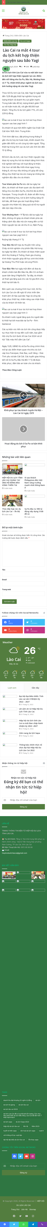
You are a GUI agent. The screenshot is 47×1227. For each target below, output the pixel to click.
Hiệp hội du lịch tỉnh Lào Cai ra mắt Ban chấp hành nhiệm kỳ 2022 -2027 (31, 723)
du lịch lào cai (24, 1105)
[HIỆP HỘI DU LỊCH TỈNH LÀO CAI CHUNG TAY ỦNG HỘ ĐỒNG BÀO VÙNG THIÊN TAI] (12, 469)
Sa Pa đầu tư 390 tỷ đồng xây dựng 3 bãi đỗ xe (34, 511)
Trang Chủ (8, 36)
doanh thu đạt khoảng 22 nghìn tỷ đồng (17, 1100)
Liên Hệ (24, 1209)
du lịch (38, 1100)
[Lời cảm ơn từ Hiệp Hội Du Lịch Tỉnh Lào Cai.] (10, 712)
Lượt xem (12, 688)
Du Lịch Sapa (25, 41)
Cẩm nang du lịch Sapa (29, 733)
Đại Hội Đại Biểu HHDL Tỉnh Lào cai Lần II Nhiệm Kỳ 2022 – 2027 (31, 699)
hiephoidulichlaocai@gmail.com (14, 853)
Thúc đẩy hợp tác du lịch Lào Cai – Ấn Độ (11, 510)
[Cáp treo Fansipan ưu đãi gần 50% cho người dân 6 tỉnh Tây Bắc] (38, 893)
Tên (3, 570)
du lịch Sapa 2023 (22, 1122)
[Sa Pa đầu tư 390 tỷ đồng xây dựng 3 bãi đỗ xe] (35, 500)
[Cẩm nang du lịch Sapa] (10, 737)
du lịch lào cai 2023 (10, 1109)
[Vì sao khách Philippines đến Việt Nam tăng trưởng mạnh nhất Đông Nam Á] (35, 469)
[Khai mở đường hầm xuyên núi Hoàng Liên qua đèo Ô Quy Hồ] (23, 884)
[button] (6, 68)
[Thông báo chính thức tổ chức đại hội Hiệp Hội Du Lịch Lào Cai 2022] (10, 748)
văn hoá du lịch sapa (27, 1131)
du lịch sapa (7, 1122)
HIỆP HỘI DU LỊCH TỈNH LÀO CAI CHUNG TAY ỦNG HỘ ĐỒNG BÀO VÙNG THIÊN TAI (12, 481)
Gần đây (35, 688)
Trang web (6, 589)
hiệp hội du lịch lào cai (11, 1126)
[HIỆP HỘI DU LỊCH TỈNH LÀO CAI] (23, 10)
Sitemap (32, 1209)
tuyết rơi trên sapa (10, 1131)
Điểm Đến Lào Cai (22, 36)
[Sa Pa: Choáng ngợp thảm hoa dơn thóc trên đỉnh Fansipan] (9, 893)
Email (4, 580)
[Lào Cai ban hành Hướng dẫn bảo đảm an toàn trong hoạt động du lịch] (23, 987)
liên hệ (25, 1126)
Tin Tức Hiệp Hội (10, 45)
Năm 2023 (35, 1126)
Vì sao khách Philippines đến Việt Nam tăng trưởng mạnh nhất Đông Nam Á (35, 482)
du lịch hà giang (9, 1105)
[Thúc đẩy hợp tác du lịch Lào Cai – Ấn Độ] (12, 500)
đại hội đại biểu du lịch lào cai (14, 1140)
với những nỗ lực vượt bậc (12, 1135)
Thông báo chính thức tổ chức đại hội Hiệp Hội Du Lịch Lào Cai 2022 (30, 748)
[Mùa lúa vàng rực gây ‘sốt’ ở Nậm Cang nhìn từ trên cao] (38, 884)
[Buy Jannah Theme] (23, 24)
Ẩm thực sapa (33, 1140)
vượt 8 (41, 1131)
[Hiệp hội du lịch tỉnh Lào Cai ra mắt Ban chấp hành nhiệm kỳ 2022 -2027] (10, 724)
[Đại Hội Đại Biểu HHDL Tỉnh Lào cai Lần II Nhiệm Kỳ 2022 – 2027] (10, 700)
